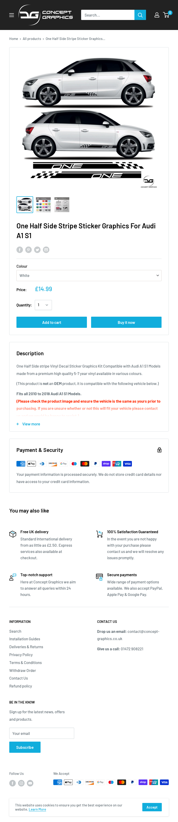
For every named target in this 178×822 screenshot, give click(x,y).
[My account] (157, 14)
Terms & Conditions (25, 662)
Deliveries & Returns (26, 646)
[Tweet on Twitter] (37, 249)
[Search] (140, 15)
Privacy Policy (21, 654)
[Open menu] (11, 15)
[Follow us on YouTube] (30, 782)
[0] (166, 15)
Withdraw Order (22, 670)
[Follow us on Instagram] (21, 782)
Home (13, 38)
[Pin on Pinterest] (28, 249)
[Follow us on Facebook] (12, 782)
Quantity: (24, 304)
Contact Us (18, 678)
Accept (152, 807)
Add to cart (51, 322)
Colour (21, 266)
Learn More (37, 809)
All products (32, 38)
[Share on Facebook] (19, 249)
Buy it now (126, 322)
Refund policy (20, 686)
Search (15, 631)
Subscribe (25, 747)
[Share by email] (46, 249)
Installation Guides (24, 638)
